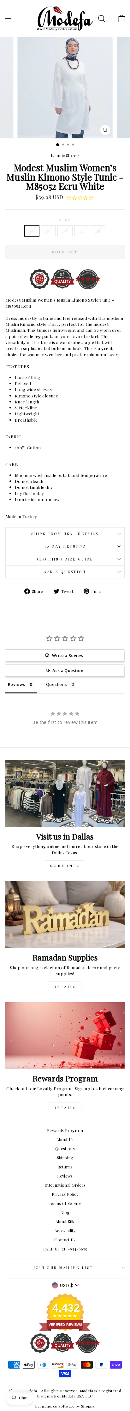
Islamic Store (64, 155)
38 (48, 230)
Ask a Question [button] (67, 670)
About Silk (65, 1221)
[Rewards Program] (65, 1035)
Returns (65, 1166)
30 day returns (65, 546)
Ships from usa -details (64, 533)
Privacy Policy (65, 1194)
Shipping (65, 1157)
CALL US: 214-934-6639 (65, 1248)
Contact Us (64, 1239)
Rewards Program (65, 1130)
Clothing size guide (65, 559)
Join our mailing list (63, 1267)
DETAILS (65, 986)
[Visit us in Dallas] (65, 793)
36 (32, 230)
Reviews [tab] (16, 684)
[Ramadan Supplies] (65, 914)
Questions (65, 1148)
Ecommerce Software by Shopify (65, 1405)
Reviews (65, 1176)
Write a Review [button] (68, 655)
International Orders (65, 1185)
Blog (64, 1212)
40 (65, 230)
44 (98, 230)
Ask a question (65, 571)
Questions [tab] (56, 684)
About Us (65, 1139)
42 (82, 230)
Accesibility (65, 1230)
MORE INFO (65, 865)
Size (64, 219)
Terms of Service (65, 1203)
